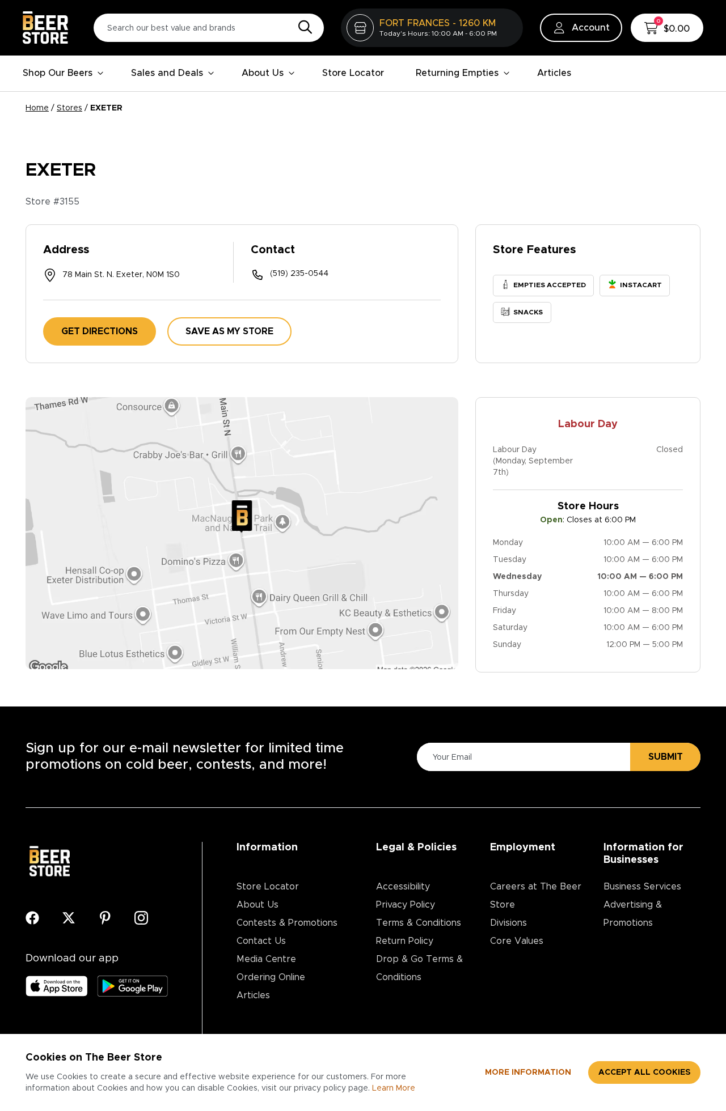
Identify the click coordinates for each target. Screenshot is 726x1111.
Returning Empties (457, 73)
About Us (263, 73)
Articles (554, 73)
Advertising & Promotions (632, 913)
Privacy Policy (405, 904)
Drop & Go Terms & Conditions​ (419, 968)
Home (37, 108)
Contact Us (261, 941)
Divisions (508, 922)
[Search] (302, 27)
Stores (69, 108)
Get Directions (99, 331)
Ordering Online (271, 977)
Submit (665, 756)
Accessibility (403, 886)
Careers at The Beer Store (535, 895)
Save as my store (229, 331)
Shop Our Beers (57, 73)
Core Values (516, 941)
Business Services (642, 886)
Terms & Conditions (418, 922)
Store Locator (353, 73)
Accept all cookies (644, 1072)
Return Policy (404, 941)
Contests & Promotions (287, 922)
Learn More (393, 1088)
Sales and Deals (167, 73)
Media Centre (266, 959)
